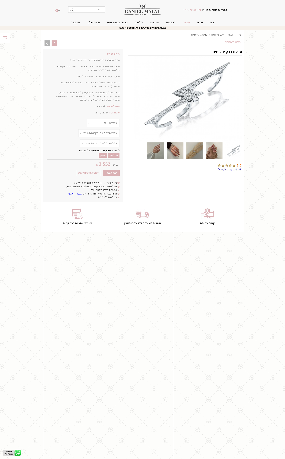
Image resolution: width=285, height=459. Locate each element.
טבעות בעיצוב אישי (117, 22)
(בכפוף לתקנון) (75, 193)
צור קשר (75, 22)
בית (212, 22)
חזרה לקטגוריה (233, 42)
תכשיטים (170, 22)
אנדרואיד (114, 155)
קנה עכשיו (111, 172)
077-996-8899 (192, 10)
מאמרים (154, 22)
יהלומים (139, 22)
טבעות (186, 22)
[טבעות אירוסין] (142, 9)
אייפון (102, 155)
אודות (200, 22)
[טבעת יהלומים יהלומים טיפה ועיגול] (54, 43)
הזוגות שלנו (94, 22)
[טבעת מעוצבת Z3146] (47, 43)
